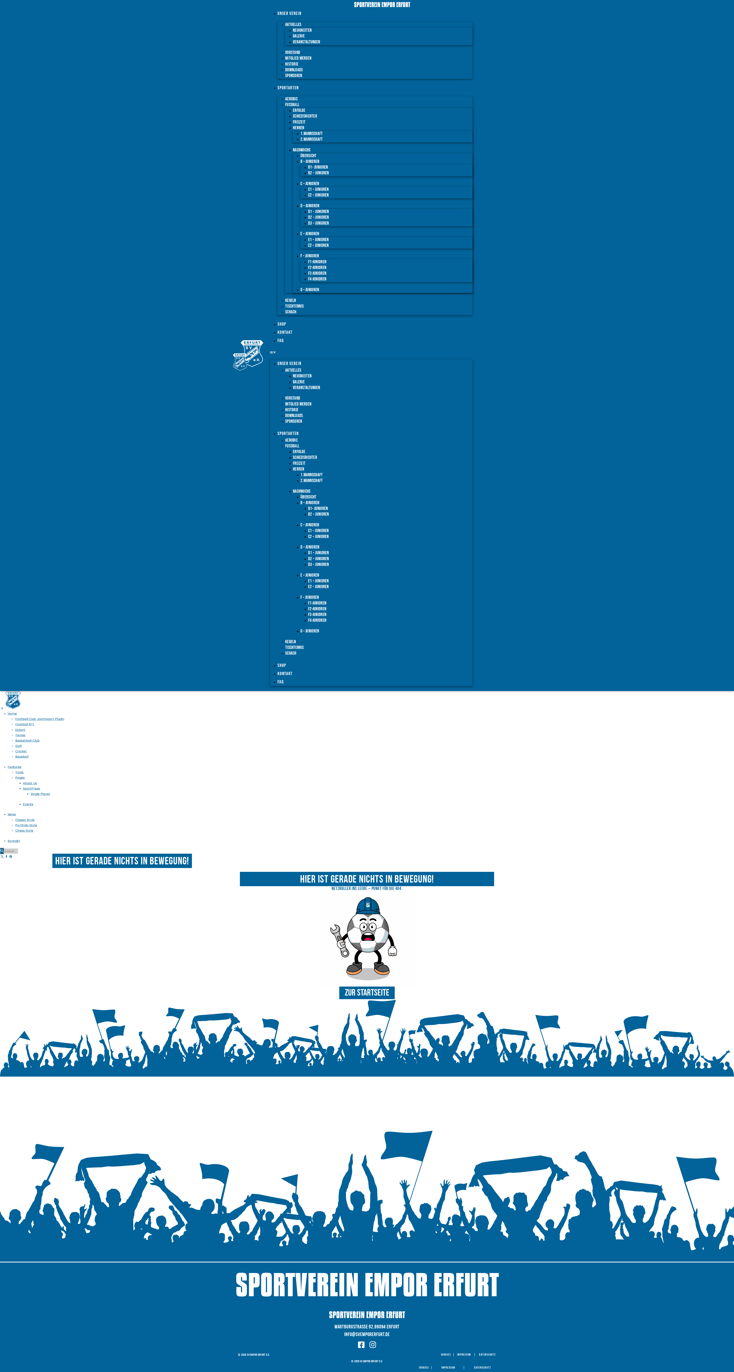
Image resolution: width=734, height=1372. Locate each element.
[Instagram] (373, 1344)
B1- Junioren (318, 167)
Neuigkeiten (302, 30)
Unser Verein (289, 13)
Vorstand (292, 52)
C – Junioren (309, 183)
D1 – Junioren (318, 211)
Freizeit (299, 122)
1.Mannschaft (311, 133)
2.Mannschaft (311, 139)
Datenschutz (487, 1355)
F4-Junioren (317, 279)
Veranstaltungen (306, 42)
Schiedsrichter (305, 116)
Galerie (299, 36)
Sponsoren (293, 75)
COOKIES (446, 1355)
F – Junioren (309, 256)
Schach (290, 312)
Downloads (294, 70)
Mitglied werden (298, 58)
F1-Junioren (317, 262)
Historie (291, 64)
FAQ (281, 340)
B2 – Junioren (318, 173)
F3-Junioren (317, 273)
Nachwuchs (301, 150)
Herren (298, 128)
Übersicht (308, 155)
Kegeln (290, 300)
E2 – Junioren (318, 245)
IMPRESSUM (464, 1355)
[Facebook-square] (361, 1344)
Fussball (292, 104)
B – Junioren (309, 161)
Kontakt (285, 332)
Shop (282, 324)
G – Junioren (309, 290)
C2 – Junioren (318, 195)
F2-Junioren (317, 267)
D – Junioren (309, 206)
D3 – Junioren (318, 223)
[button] (371, 352)
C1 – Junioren (318, 189)
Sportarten (288, 88)
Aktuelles (293, 24)
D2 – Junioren (318, 217)
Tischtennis (294, 306)
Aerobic (291, 99)
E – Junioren (309, 234)
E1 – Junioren (318, 239)
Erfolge (299, 110)
